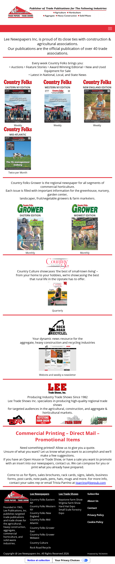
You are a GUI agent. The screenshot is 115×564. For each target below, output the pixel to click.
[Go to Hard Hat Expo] (16, 420)
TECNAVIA (103, 553)
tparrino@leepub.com (91, 483)
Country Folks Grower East (42, 529)
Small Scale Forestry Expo (70, 511)
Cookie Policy (95, 522)
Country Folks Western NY (43, 508)
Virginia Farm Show (69, 503)
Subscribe (93, 494)
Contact (92, 508)
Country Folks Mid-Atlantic (40, 521)
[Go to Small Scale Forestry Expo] (99, 420)
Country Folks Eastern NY (42, 501)
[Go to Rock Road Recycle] (57, 327)
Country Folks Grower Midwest (42, 536)
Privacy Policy (95, 515)
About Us (92, 501)
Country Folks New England (40, 514)
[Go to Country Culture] (57, 263)
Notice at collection (38, 560)
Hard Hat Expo (67, 506)
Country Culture (39, 542)
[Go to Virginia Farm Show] (71, 420)
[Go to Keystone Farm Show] (44, 420)
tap (110, 28)
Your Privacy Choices (67, 560)
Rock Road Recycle (40, 547)
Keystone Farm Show (70, 499)
